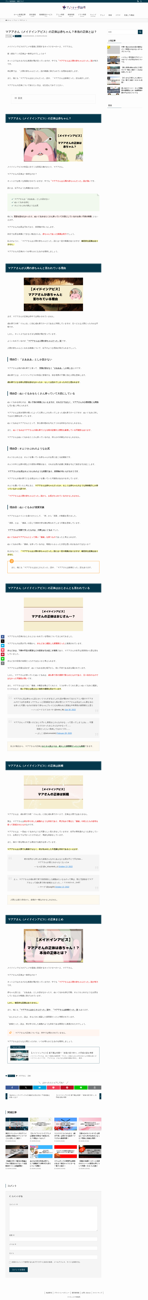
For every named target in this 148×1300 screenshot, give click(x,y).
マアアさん (22, 1076)
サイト (11, 1253)
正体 (29, 1076)
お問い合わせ (86, 1293)
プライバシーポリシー (61, 1293)
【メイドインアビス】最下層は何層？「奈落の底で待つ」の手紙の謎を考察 (61, 1053)
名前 (12, 1235)
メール (12, 1244)
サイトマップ (97, 1293)
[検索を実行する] (140, 32)
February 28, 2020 (64, 733)
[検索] (140, 1)
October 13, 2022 (66, 867)
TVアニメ (18, 36)
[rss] (137, 1)
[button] (12, 1088)
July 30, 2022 (70, 710)
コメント (13, 1204)
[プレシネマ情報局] (74, 7)
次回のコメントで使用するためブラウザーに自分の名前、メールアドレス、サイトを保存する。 (46, 1262)
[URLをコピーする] (94, 1088)
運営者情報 (75, 1293)
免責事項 (49, 1293)
